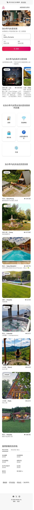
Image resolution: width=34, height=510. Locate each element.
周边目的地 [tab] (5, 450)
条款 (18, 501)
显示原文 (23, 2)
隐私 (14, 501)
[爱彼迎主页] (3, 7)
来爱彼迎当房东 (25, 7)
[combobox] (16, 37)
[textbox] (9, 43)
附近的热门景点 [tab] (15, 450)
